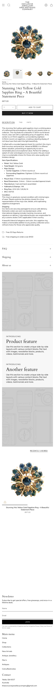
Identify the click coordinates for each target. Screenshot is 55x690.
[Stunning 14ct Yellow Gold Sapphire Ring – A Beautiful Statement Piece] (27, 479)
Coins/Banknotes (9, 669)
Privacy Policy (39, 626)
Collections (6, 647)
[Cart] (51, 5)
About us (6, 265)
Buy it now (27, 113)
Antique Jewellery (9, 656)
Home (4, 82)
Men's (4, 660)
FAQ (4, 248)
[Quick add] (5, 502)
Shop (4, 642)
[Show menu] (3, 5)
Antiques (5, 664)
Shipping (6, 257)
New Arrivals (7, 651)
